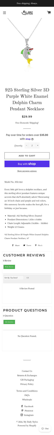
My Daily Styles (31, 421)
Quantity (18, 145)
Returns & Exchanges (27, 375)
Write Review (9, 267)
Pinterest (28, 410)
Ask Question (9, 322)
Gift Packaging (27, 379)
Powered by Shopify (27, 425)
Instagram (29, 415)
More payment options (27, 171)
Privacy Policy (27, 384)
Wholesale (27, 399)
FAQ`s (27, 395)
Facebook (28, 406)
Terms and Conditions (27, 391)
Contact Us (27, 371)
